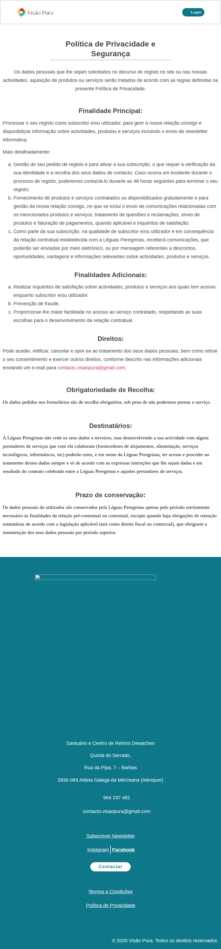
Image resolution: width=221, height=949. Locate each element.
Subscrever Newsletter (110, 836)
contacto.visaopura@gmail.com (91, 367)
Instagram (98, 849)
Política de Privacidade (110, 905)
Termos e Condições (110, 891)
